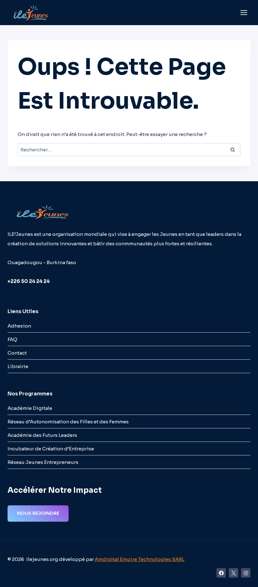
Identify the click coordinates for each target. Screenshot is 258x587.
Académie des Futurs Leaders (42, 435)
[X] (233, 573)
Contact (17, 353)
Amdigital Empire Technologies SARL (139, 559)
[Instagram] (245, 573)
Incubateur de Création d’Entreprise (51, 449)
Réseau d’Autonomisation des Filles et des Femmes (68, 422)
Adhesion (19, 326)
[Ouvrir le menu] (243, 12)
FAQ (12, 339)
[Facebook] (221, 573)
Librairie (18, 366)
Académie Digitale (30, 408)
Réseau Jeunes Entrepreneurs (43, 462)
